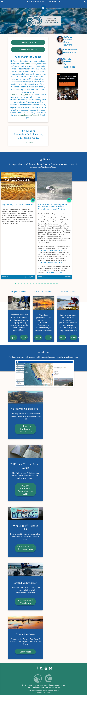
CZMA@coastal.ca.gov (54, 272)
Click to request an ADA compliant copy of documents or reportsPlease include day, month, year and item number (43, 686)
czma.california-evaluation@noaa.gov (50, 250)
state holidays (30, 63)
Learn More (28, 142)
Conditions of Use (33, 690)
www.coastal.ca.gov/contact (22, 94)
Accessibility (56, 690)
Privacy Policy (45, 690)
